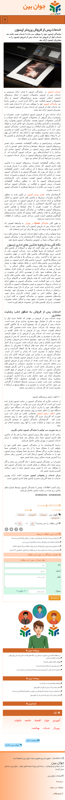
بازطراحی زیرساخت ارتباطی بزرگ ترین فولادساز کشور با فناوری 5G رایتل (35, 550)
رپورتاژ (43, 515)
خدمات (21, 515)
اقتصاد (37, 720)
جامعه (28, 720)
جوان (46, 720)
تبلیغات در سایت (56, 787)
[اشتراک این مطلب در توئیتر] (11, 529)
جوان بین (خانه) (12, 745)
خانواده (18, 720)
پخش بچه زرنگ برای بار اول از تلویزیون (47, 687)
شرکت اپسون (54, 92)
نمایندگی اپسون (50, 104)
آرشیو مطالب (58, 793)
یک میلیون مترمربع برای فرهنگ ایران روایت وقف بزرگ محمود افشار (36, 546)
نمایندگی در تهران (37, 223)
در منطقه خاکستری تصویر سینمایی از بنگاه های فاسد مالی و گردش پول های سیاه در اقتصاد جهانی (35, 657)
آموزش (32, 515)
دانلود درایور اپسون (46, 413)
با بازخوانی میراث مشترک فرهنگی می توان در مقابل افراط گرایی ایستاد (35, 538)
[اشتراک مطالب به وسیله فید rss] (6, 529)
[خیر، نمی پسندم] (19, 523)
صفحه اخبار (31, 740)
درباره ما (59, 781)
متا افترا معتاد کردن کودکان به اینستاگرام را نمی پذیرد (41, 542)
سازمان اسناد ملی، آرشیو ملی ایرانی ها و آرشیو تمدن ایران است (38, 669)
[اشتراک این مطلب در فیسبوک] (16, 529)
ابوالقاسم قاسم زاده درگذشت (50, 683)
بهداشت (35, 728)
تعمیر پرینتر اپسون (36, 194)
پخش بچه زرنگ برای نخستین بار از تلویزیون (45, 695)
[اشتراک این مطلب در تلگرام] (21, 529)
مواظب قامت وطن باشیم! (52, 662)
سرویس (55, 518)
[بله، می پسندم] (32, 523)
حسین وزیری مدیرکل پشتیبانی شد (48, 666)
